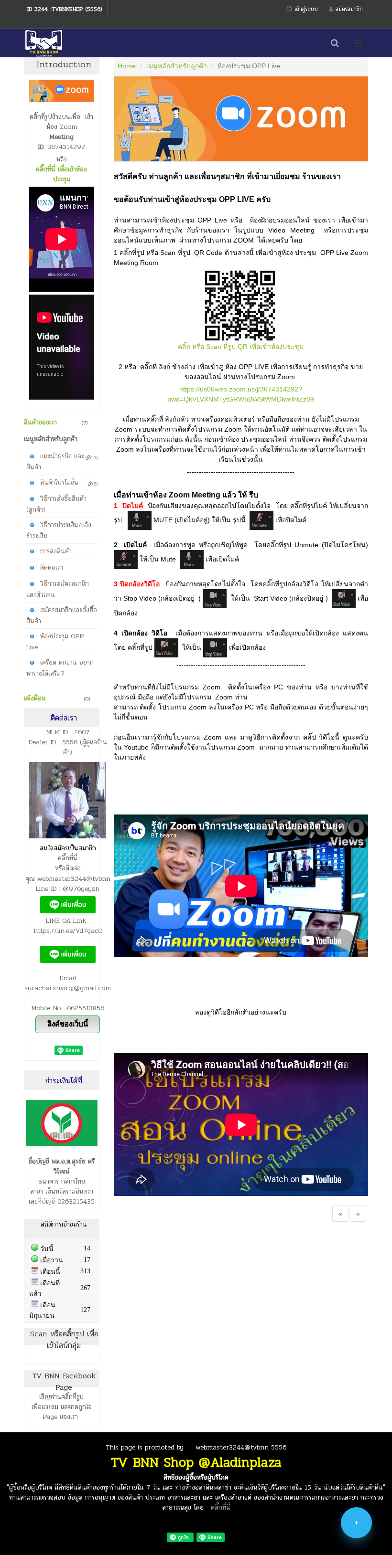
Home (127, 66)
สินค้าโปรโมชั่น (69, 482)
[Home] (44, 43)
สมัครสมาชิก (349, 9)
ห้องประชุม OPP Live (55, 641)
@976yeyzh (81, 889)
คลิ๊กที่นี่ (220, 1507)
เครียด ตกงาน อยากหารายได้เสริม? (60, 667)
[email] (356, 1541)
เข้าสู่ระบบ (306, 9)
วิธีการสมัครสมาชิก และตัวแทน (57, 588)
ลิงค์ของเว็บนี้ (67, 1024)
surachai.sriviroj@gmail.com (67, 988)
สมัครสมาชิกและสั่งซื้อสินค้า (61, 614)
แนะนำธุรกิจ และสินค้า (62, 461)
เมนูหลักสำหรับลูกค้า (176, 66)
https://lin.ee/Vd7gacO (67, 931)
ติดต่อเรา (50, 567)
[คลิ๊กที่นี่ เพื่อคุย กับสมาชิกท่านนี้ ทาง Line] (68, 904)
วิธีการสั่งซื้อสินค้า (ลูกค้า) (56, 503)
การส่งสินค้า (55, 551)
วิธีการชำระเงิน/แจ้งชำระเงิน (58, 529)
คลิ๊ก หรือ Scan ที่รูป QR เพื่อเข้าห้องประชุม (241, 346)
